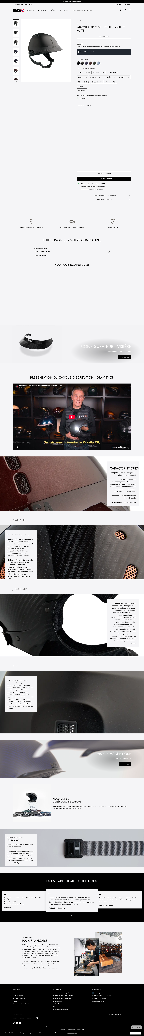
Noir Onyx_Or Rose (82, 63)
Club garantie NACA (98, 1001)
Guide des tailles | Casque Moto (62, 993)
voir (27, 304)
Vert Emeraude (94, 63)
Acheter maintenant (104, 178)
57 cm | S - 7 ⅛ (95, 77)
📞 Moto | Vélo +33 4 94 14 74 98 (102, 995)
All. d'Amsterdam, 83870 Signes (22, 4)
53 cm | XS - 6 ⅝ (84, 72)
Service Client (56, 1004)
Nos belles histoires (82, 10)
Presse (15, 1001)
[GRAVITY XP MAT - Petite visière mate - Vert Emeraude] (87, 166)
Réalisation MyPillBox (115, 1014)
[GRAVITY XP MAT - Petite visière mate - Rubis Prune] (84, 166)
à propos (64, 10)
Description (104, 36)
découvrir (125, 764)
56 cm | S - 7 (82, 77)
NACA (79, 23)
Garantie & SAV (57, 1001)
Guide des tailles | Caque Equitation (63, 995)
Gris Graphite (98, 63)
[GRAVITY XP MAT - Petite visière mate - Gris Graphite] (89, 166)
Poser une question (104, 199)
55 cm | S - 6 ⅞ (113, 72)
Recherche (16, 993)
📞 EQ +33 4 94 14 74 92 (99, 998)
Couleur (83, 60)
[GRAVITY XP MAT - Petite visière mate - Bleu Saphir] (82, 166)
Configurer (124, 357)
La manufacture (18, 995)
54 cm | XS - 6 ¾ (98, 72)
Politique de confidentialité (61, 1009)
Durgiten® (81, 90)
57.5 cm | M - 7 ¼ (109, 77)
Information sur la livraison (104, 195)
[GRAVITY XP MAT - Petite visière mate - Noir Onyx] (78, 166)
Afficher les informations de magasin (92, 189)
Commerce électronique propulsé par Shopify (72, 1029)
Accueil (79, 21)
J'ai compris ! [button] (135, 1033)
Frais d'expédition (92, 46)
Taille (85, 68)
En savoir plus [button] (72, 1033)
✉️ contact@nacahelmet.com (101, 993)
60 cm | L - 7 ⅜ (97, 82)
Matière (80, 87)
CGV (53, 1006)
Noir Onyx (78, 63)
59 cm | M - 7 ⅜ (83, 82)
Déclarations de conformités (21, 1004)
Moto (30, 10)
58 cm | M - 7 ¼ (124, 77)
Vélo (53, 10)
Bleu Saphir (86, 63)
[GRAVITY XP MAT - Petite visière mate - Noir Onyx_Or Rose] (80, 166)
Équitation (42, 10)
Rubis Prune (90, 63)
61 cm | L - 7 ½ (111, 82)
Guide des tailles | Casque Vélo (61, 998)
